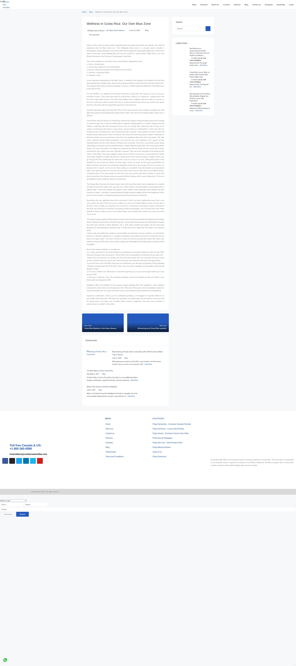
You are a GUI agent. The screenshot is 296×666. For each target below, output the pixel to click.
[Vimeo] (33, 461)
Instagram (269, 5)
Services (237, 5)
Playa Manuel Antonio (162, 447)
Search (22, 514)
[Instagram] (12, 461)
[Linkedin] (26, 461)
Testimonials (111, 452)
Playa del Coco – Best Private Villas (167, 443)
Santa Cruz (157, 452)
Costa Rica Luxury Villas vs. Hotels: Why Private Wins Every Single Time (200, 74)
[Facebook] (5, 461)
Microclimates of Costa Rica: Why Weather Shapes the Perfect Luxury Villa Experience (200, 97)
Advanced (8, 514)
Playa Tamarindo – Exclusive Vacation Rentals (172, 424)
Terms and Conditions (114, 457)
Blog (246, 5)
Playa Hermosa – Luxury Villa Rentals (168, 429)
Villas (194, 5)
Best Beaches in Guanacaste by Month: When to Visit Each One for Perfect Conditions (199, 51)
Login (291, 5)
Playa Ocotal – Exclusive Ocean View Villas (171, 433)
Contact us (256, 5)
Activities (204, 5)
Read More (148, 364)
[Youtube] (40, 461)
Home (108, 424)
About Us (215, 5)
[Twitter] (19, 461)
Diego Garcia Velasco (116, 30)
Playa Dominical (159, 457)
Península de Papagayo (162, 438)
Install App (281, 5)
